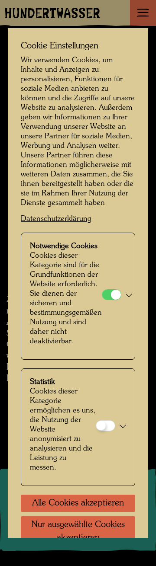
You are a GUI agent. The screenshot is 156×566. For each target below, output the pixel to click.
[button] (129, 296)
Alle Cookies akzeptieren (78, 503)
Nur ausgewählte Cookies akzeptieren (78, 531)
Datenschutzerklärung (56, 219)
